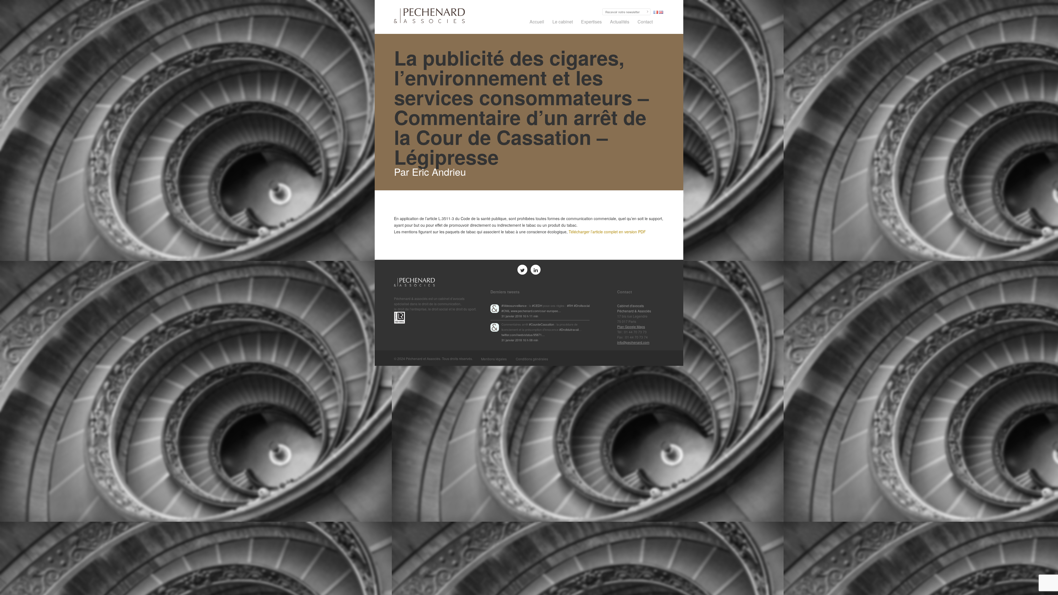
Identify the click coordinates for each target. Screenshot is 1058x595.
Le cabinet (562, 21)
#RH (570, 305)
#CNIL (505, 311)
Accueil (537, 21)
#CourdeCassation (541, 324)
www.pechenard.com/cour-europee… (536, 311)
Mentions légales (494, 358)
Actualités (619, 21)
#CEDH (537, 305)
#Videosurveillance (514, 305)
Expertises (591, 21)
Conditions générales (532, 358)
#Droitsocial (582, 305)
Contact (645, 21)
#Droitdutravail (569, 329)
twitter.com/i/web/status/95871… (523, 334)
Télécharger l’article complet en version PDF (607, 231)
